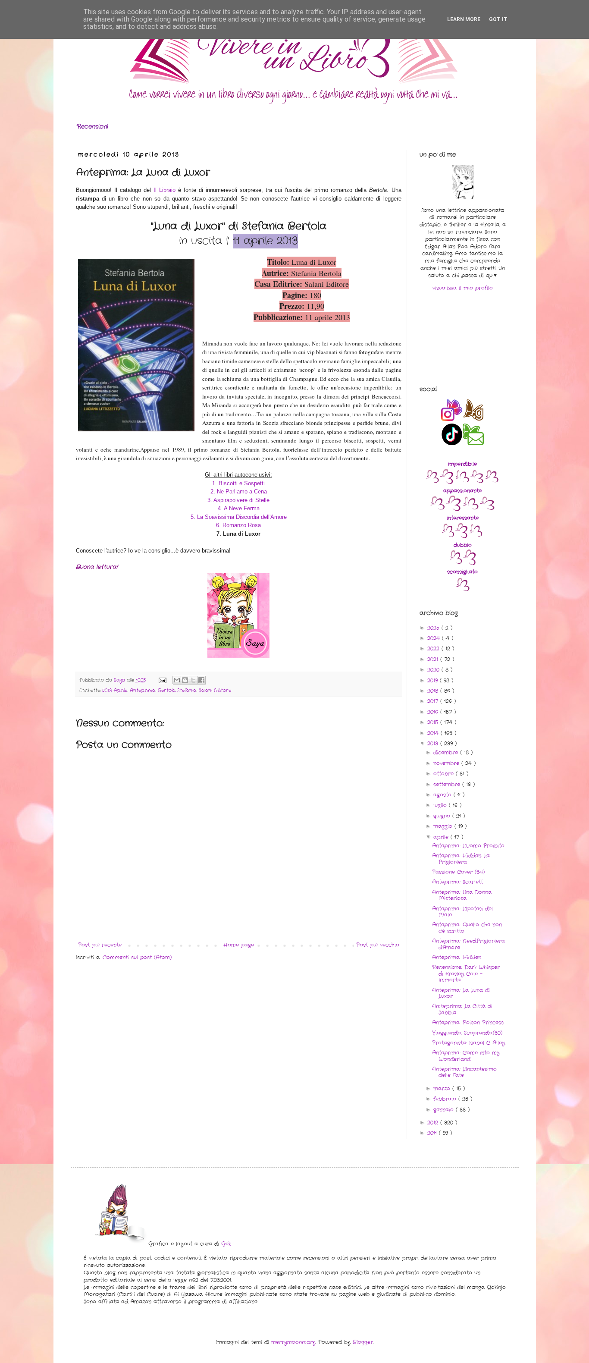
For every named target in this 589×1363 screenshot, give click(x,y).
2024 (434, 638)
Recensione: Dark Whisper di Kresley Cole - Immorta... (466, 973)
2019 (433, 680)
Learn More (463, 19)
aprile (442, 837)
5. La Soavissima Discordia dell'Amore (239, 517)
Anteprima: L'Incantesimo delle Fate (464, 1072)
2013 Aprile (114, 690)
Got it (498, 19)
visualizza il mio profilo (462, 288)
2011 (433, 1133)
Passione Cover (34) (458, 872)
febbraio (445, 1098)
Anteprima (142, 690)
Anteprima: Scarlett (457, 882)
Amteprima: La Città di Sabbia (462, 1009)
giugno (442, 816)
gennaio (444, 1109)
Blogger (363, 1342)
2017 (433, 701)
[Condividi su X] (193, 680)
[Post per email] (162, 680)
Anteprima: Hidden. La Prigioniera (461, 858)
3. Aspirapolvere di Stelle (238, 500)
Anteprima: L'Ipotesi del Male (462, 911)
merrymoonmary (293, 1342)
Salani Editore (215, 690)
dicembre (446, 752)
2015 (433, 722)
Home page (238, 944)
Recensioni (92, 126)
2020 (434, 669)
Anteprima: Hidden (456, 957)
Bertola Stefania (177, 690)
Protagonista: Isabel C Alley (468, 1042)
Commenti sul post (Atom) (137, 957)
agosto (443, 794)
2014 (434, 733)
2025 (434, 627)
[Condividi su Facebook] (201, 680)
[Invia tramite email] (176, 680)
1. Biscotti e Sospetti (238, 483)
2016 (433, 712)
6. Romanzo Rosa (238, 525)
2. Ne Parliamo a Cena (238, 491)
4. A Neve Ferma (239, 508)
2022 (434, 648)
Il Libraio (164, 190)
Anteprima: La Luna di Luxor (461, 993)
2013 (433, 743)
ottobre (444, 773)
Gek (226, 1243)
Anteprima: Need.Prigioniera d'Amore (468, 944)
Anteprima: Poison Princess (468, 1022)
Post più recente (100, 944)
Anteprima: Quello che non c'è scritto (467, 927)
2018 (433, 690)
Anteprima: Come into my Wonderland (466, 1055)
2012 (433, 1122)
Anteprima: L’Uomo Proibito (468, 845)
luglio (441, 805)
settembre (447, 784)
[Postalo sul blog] (185, 680)
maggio (443, 826)
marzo (442, 1088)
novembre (447, 763)
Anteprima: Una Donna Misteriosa (462, 895)
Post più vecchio (377, 944)
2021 (433, 659)
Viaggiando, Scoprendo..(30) (467, 1032)
